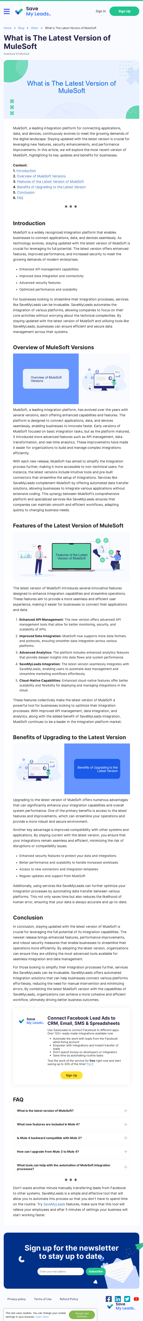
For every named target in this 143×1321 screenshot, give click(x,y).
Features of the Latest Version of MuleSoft (50, 181)
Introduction (26, 171)
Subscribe (96, 1271)
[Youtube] (136, 1299)
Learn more (42, 1316)
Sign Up (124, 11)
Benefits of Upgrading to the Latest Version (51, 187)
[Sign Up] (31, 1023)
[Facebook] (109, 1299)
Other (34, 28)
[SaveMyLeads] (33, 11)
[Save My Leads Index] (122, 1306)
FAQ (20, 198)
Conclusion (26, 192)
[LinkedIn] (118, 1299)
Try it (89, 1064)
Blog (21, 28)
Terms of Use (43, 1299)
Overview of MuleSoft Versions (41, 176)
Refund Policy (69, 1299)
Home (8, 28)
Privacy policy (16, 1299)
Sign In (101, 11)
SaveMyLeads (54, 1204)
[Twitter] (127, 1299)
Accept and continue (82, 1315)
